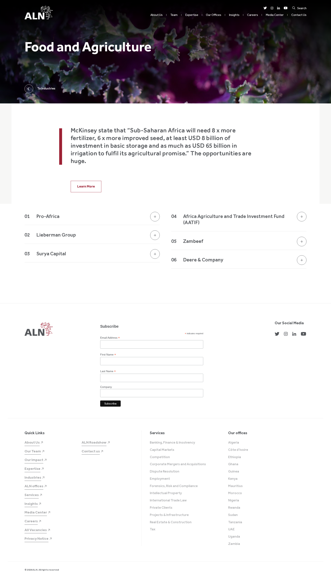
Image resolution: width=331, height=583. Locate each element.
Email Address (110, 338)
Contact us (91, 451)
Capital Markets (162, 450)
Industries (33, 477)
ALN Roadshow (94, 442)
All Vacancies (36, 530)
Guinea (233, 471)
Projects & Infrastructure (169, 515)
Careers (252, 15)
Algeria (233, 443)
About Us (156, 15)
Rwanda (234, 508)
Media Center (275, 15)
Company (106, 386)
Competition (160, 457)
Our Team (33, 451)
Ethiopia (234, 457)
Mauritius (235, 486)
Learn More (86, 186)
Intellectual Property (166, 493)
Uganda (234, 537)
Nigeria (233, 500)
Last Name (108, 371)
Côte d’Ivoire (238, 450)
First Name (108, 354)
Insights (234, 15)
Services (32, 495)
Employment (160, 479)
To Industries (46, 88)
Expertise (191, 15)
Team (174, 15)
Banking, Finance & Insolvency (172, 443)
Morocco (235, 493)
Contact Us (298, 15)
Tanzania (235, 522)
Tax (152, 529)
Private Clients (161, 508)
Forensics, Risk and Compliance (174, 486)
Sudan (233, 515)
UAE (231, 529)
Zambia (234, 544)
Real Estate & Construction (171, 522)
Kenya (233, 479)
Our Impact (34, 460)
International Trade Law (168, 500)
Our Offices (213, 15)
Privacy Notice (36, 538)
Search (301, 8)
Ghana (233, 464)
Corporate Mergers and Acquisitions (178, 464)
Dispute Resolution (164, 471)
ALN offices (34, 486)
